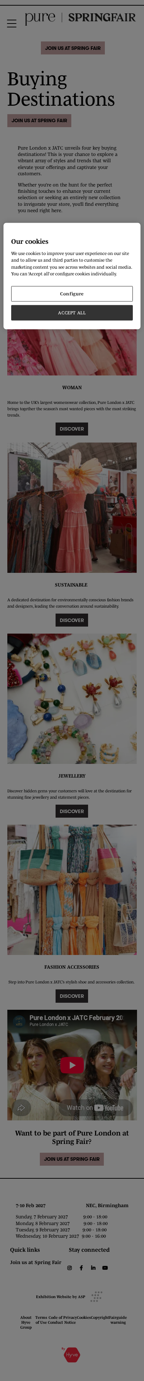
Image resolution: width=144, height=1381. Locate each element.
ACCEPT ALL (72, 312)
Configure (72, 293)
